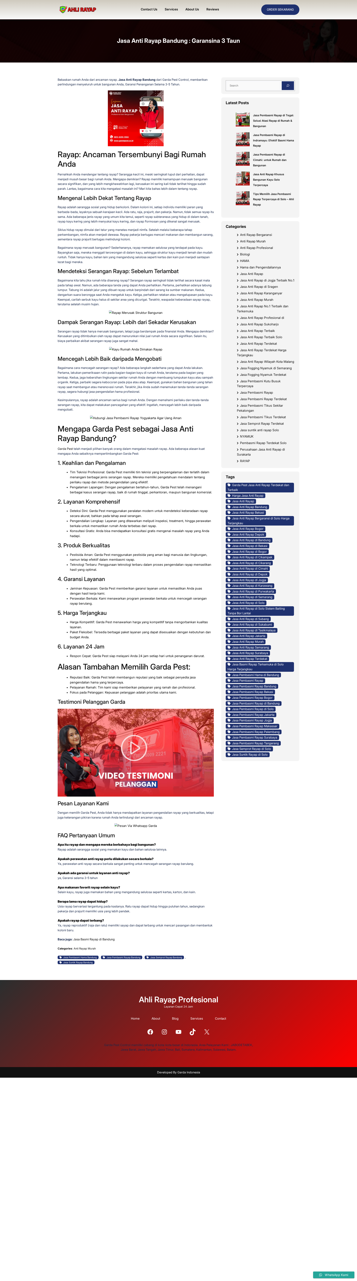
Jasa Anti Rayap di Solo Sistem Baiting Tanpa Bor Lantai (256, 611)
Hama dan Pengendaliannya (260, 267)
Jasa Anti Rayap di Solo (248, 603)
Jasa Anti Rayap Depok (248, 534)
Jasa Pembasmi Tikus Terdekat (263, 417)
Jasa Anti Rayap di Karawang (252, 585)
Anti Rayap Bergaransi (256, 235)
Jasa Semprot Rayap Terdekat (262, 423)
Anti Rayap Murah (85, 948)
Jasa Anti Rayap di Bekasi (249, 546)
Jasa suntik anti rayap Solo (259, 430)
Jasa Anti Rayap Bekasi (248, 512)
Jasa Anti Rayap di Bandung (251, 540)
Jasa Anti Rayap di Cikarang (251, 563)
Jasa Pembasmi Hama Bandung (80, 957)
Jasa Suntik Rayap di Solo (250, 754)
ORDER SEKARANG (280, 9)
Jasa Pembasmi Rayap (256, 392)
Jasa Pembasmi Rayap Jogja (252, 720)
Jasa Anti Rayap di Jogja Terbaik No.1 (267, 280)
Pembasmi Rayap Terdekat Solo (263, 443)
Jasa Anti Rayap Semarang (250, 647)
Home (135, 1018)
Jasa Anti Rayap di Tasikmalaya (254, 630)
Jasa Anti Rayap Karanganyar (261, 293)
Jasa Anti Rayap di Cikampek (252, 557)
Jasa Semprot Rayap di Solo (251, 749)
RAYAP (245, 461)
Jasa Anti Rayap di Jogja (249, 580)
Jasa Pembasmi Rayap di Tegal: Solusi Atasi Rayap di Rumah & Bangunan (273, 121)
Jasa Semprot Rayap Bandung (166, 957)
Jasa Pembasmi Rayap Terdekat (263, 399)
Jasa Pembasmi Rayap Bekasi (252, 692)
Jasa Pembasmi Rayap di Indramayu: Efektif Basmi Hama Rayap (273, 140)
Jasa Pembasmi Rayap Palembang (256, 732)
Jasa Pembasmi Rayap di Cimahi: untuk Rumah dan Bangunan (270, 160)
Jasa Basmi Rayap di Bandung (94, 939)
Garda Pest (65, 449)
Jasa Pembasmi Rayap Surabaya (254, 737)
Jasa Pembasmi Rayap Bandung (123, 957)
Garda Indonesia (188, 1072)
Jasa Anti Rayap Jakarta (248, 636)
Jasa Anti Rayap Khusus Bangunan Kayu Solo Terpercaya (268, 180)
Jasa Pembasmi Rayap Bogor (252, 697)
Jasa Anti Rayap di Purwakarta (253, 591)
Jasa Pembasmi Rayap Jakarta (253, 715)
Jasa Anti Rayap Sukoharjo (259, 324)
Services (196, 1018)
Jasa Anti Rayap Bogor (247, 529)
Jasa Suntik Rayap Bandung (78, 962)
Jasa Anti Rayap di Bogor (249, 551)
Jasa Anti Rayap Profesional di (262, 318)
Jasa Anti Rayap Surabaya (250, 653)
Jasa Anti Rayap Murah (256, 300)
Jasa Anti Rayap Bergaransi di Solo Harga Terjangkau (259, 520)
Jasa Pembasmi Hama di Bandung (255, 675)
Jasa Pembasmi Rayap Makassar (254, 726)
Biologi (245, 254)
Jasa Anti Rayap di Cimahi (250, 568)
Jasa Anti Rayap (251, 274)
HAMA (244, 261)
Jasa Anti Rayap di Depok (250, 574)
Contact (220, 1018)
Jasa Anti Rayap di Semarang (252, 597)
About (156, 1018)
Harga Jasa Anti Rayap (247, 495)
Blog (175, 1018)
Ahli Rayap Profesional (178, 999)
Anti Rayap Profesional (256, 248)
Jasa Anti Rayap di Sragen (259, 287)
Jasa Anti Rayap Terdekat (258, 343)
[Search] (288, 85)
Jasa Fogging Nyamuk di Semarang (266, 368)
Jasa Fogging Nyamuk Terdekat (263, 375)
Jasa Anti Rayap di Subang (250, 619)
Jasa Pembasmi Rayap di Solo (253, 709)
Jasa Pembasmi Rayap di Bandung (256, 703)
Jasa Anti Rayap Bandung (249, 507)
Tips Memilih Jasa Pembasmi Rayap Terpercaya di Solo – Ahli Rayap (273, 199)
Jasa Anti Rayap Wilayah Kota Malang (267, 362)
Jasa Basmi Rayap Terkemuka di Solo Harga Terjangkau (256, 666)
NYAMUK (246, 436)
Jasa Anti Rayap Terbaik (257, 331)
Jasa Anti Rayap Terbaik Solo (261, 337)
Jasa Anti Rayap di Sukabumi (252, 624)
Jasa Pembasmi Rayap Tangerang (255, 743)
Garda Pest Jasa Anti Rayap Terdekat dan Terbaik (258, 487)
